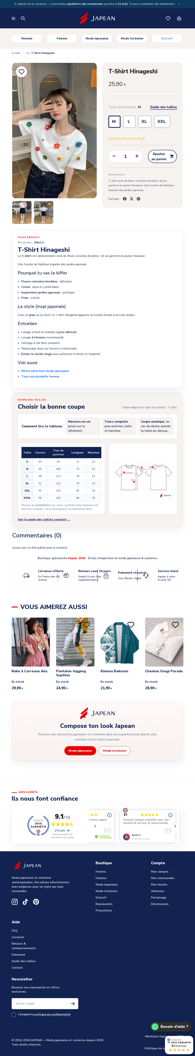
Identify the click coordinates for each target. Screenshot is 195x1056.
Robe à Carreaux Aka (29, 671)
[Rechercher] (23, 18)
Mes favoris (159, 885)
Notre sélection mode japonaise (45, 371)
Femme (62, 38)
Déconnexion (160, 904)
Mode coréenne (114, 751)
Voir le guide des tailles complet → (44, 519)
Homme (26, 38)
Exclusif (167, 38)
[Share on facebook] (125, 199)
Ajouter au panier (162, 156)
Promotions (104, 910)
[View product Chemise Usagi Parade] (164, 642)
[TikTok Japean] (25, 902)
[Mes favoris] (168, 18)
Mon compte (159, 872)
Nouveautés (104, 904)
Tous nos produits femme (40, 376)
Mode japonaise (80, 751)
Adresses (157, 891)
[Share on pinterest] (138, 199)
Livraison (18, 937)
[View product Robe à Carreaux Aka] (31, 642)
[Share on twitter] (132, 199)
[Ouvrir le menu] (14, 18)
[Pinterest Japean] (36, 902)
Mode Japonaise (97, 38)
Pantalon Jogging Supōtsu (71, 673)
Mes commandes (162, 878)
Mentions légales (157, 1036)
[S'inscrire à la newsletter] (72, 1003)
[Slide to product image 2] (22, 212)
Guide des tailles (163, 107)
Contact (17, 968)
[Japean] (97, 18)
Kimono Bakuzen (114, 671)
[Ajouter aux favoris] (21, 72)
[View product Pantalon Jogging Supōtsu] (75, 642)
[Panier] (179, 18)
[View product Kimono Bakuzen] (120, 642)
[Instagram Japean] (15, 902)
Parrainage (158, 897)
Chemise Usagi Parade (164, 671)
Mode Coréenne (132, 38)
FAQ (15, 931)
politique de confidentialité (52, 1014)
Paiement (18, 955)
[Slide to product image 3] (43, 212)
